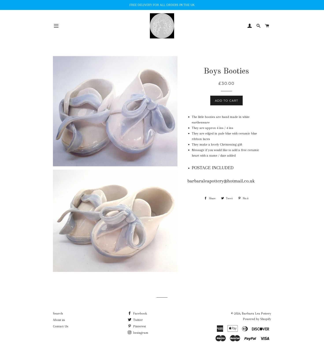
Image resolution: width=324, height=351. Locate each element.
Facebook (139, 313)
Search (58, 313)
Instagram (140, 333)
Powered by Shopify (257, 319)
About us (59, 320)
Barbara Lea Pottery (256, 313)
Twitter (137, 320)
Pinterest (139, 326)
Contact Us (60, 326)
